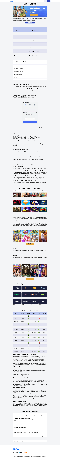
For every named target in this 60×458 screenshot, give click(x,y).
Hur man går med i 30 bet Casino (18, 65)
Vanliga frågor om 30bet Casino (18, 79)
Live (25, 190)
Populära (16, 190)
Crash (34, 190)
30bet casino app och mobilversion (18, 74)
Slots (42, 190)
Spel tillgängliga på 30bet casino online (18, 68)
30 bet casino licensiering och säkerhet (18, 71)
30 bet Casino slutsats (16, 77)
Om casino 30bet (16, 63)
